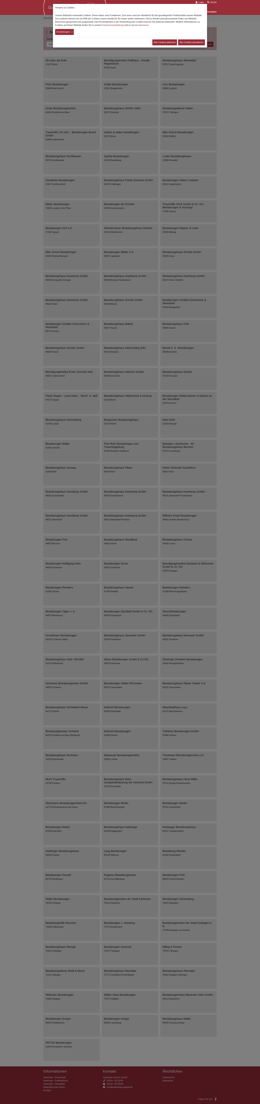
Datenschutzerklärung (113, 25)
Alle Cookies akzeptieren (191, 42)
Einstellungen (63, 32)
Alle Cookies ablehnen (165, 42)
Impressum (143, 25)
